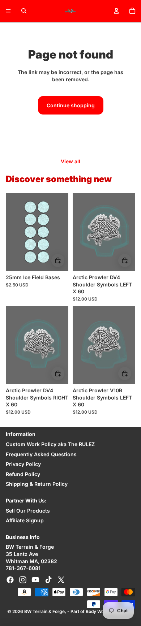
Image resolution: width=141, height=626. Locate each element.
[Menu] (8, 11)
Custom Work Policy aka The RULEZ (50, 444)
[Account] (116, 11)
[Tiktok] (48, 579)
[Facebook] (10, 579)
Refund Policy (23, 474)
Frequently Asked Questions (41, 454)
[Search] (24, 11)
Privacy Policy (23, 464)
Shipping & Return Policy (37, 484)
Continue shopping (71, 105)
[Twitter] (61, 579)
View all (70, 161)
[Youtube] (35, 579)
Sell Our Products (28, 511)
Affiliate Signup (25, 520)
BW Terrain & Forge (44, 611)
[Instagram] (22, 579)
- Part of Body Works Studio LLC (100, 611)
